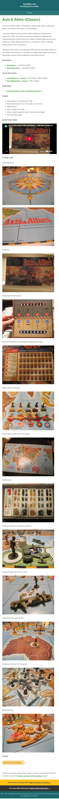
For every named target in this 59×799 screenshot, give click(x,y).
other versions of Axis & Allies (30, 776)
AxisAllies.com (29, 4)
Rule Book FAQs (13, 68)
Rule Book (11, 65)
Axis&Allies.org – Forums (16, 78)
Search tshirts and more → (40, 788)
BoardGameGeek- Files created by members (23, 91)
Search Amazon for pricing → (40, 782)
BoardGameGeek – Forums (17, 81)
